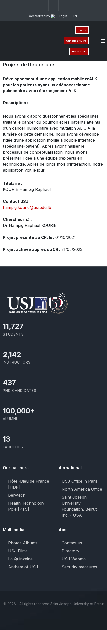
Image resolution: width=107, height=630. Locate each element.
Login (63, 16)
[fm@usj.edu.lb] (84, 5)
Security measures (79, 566)
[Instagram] (43, 5)
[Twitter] (33, 5)
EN (75, 16)
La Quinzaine (20, 558)
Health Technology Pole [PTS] (26, 506)
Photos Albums (22, 542)
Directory (70, 550)
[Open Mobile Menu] (103, 41)
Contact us (72, 542)
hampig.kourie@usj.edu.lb (27, 207)
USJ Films (18, 550)
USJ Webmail (74, 558)
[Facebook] (23, 5)
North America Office (82, 489)
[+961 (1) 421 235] (74, 5)
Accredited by (40, 16)
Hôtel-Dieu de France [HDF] (28, 484)
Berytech (16, 495)
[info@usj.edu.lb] (83, 617)
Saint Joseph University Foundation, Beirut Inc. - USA (79, 506)
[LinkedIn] (53, 5)
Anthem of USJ (23, 566)
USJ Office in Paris (80, 481)
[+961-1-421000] (73, 617)
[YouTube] (64, 5)
